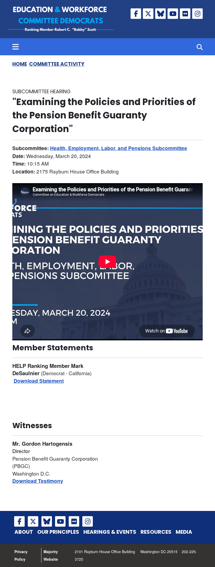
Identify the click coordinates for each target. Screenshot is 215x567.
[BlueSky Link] (160, 13)
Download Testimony (37, 480)
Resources (156, 532)
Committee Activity (56, 64)
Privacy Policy (21, 555)
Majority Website (51, 555)
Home (19, 64)
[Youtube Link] (173, 13)
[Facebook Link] (136, 13)
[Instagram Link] (197, 13)
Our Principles (58, 532)
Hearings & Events (109, 532)
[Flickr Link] (185, 13)
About (23, 532)
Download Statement (39, 380)
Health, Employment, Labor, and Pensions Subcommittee (118, 148)
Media (184, 532)
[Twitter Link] (148, 13)
